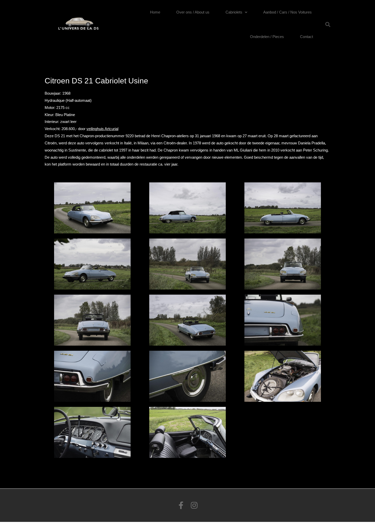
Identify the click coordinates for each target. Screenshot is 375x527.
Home (155, 12)
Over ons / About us (192, 12)
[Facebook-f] (181, 505)
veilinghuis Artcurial (102, 129)
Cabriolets (234, 12)
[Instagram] (194, 505)
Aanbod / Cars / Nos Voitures (287, 12)
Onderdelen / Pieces (267, 36)
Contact (306, 36)
